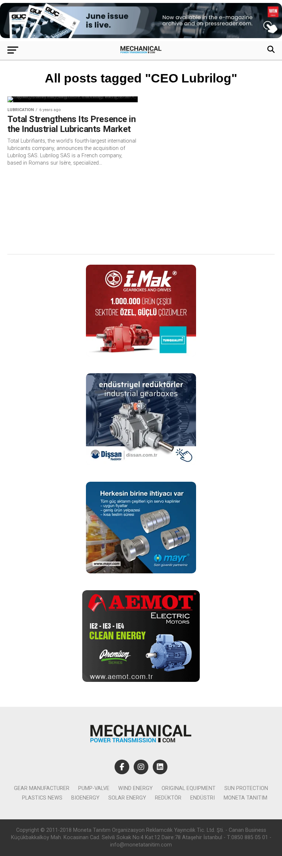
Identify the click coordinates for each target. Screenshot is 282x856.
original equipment (189, 788)
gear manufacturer (41, 788)
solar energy (127, 798)
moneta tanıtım (245, 798)
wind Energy (135, 788)
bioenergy (85, 798)
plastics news (42, 798)
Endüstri (202, 798)
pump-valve (93, 788)
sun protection (246, 788)
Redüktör (168, 798)
